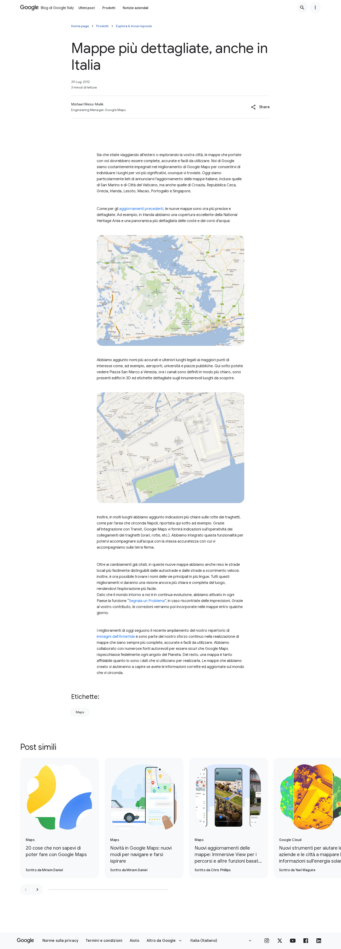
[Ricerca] (302, 7)
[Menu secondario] (315, 7)
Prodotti (108, 8)
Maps (80, 712)
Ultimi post (86, 8)
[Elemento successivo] (37, 889)
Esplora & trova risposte (134, 26)
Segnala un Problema (147, 601)
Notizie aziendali (135, 8)
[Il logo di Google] (25, 940)
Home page (80, 26)
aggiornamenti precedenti (141, 208)
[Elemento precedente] (25, 889)
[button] (260, 107)
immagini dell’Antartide (116, 636)
